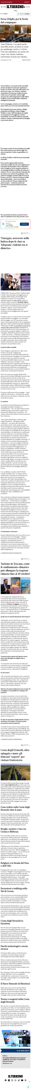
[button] (15, 1038)
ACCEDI (28, 7)
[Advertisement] (13, 74)
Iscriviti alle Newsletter (6, 2)
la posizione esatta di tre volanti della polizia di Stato (15, 326)
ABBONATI (26, 2)
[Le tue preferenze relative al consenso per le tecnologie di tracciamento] (28, 1087)
